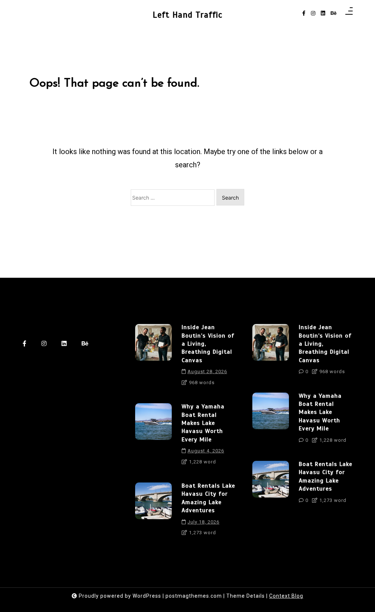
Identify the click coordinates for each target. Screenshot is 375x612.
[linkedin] (323, 13)
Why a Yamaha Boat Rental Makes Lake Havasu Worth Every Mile (203, 423)
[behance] (334, 13)
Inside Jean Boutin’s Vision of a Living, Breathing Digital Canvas (208, 344)
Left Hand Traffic (187, 15)
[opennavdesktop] (349, 13)
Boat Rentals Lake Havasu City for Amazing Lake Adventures (208, 498)
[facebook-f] (303, 13)
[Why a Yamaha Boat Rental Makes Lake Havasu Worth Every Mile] (153, 436)
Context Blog (286, 596)
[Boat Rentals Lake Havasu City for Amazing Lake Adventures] (153, 511)
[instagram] (313, 13)
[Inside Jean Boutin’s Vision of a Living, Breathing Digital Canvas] (153, 357)
